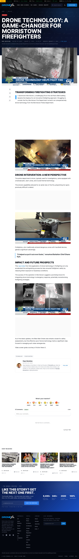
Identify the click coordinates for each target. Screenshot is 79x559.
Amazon (19, 530)
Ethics (36, 526)
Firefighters (29, 356)
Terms (66, 556)
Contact (37, 521)
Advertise (37, 523)
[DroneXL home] (8, 5)
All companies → (19, 537)
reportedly (21, 266)
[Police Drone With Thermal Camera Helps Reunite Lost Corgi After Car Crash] (30, 457)
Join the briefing (31, 503)
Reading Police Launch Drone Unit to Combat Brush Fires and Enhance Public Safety (47, 465)
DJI (18, 518)
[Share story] (9, 93)
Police (10, 11)
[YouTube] (10, 535)
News (22, 5)
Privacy (60, 556)
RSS (76, 556)
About (36, 518)
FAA (31, 5)
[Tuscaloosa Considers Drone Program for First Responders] (10, 457)
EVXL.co (26, 368)
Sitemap (71, 556)
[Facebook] (6, 535)
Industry (46, 5)
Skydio (18, 525)
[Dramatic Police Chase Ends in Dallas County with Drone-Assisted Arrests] (68, 457)
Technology (19, 356)
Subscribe (72, 5)
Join (63, 523)
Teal (18, 533)
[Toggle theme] (64, 5)
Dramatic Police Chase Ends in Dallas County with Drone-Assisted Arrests (68, 465)
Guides (35, 5)
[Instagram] (13, 535)
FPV (27, 542)
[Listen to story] (9, 96)
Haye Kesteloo (27, 361)
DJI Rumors (29, 525)
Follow (65, 365)
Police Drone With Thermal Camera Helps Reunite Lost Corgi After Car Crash (29, 465)
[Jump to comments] (9, 100)
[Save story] (9, 89)
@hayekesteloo (34, 370)
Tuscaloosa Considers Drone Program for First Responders (9, 465)
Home (18, 5)
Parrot (18, 528)
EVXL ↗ (37, 529)
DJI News (26, 5)
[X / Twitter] (3, 535)
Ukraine (28, 539)
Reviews (41, 5)
